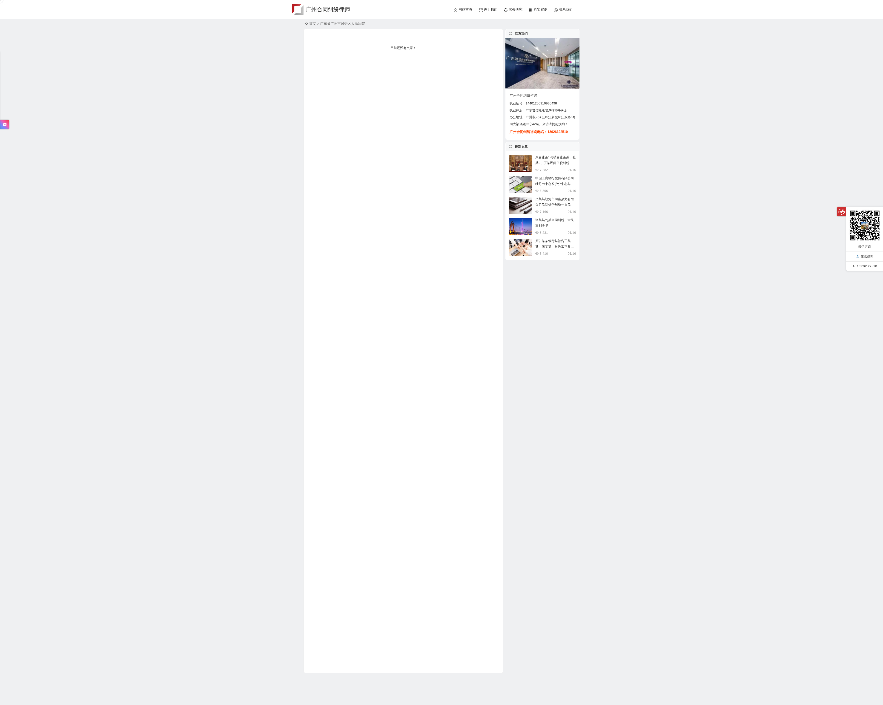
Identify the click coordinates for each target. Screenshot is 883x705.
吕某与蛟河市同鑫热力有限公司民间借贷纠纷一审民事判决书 (554, 204)
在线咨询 (866, 256)
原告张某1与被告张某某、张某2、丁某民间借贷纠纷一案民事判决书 (555, 162)
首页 (312, 24)
